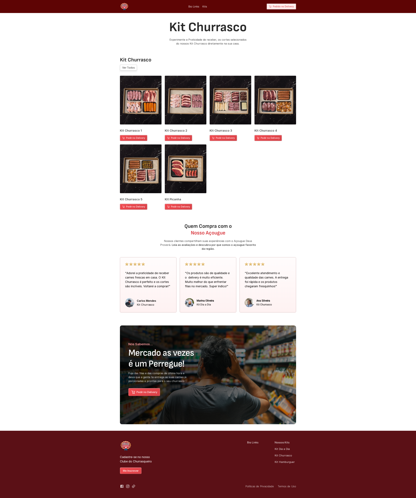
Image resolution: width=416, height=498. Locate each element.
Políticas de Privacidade (259, 486)
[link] (133, 138)
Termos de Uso (287, 486)
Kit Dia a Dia (282, 449)
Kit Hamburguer (285, 462)
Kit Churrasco (283, 455)
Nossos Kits (282, 442)
